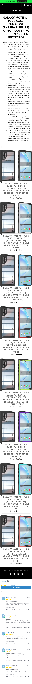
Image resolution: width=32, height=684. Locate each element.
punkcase (25, 576)
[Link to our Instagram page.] (18, 574)
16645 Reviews (11, 585)
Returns (19, 570)
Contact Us (12, 570)
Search (6, 570)
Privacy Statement (15, 572)
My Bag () (28, 5)
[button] (9, 610)
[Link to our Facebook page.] (10, 574)
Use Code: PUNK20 (22, 1)
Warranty (25, 572)
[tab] (4, 592)
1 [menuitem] (14, 681)
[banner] (16, 11)
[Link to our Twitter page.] (14, 574)
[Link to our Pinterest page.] (22, 574)
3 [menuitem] (17, 681)
